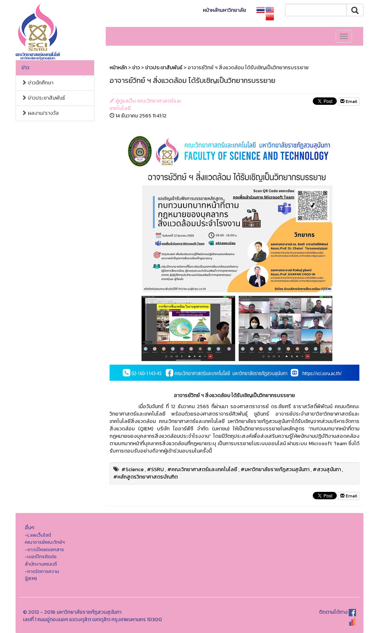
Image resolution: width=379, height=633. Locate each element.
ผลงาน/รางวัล (43, 113)
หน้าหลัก (118, 67)
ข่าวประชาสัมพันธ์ (46, 98)
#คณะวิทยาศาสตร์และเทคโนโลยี (202, 469)
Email (351, 101)
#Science (132, 469)
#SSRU (155, 469)
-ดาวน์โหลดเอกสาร (44, 549)
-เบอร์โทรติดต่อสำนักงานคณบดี (41, 560)
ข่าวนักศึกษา (40, 83)
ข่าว (25, 67)
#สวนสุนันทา (327, 469)
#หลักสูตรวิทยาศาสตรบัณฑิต (145, 477)
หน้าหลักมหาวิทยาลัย (224, 10)
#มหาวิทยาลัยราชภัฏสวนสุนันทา (275, 469)
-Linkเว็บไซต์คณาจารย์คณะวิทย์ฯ (45, 539)
